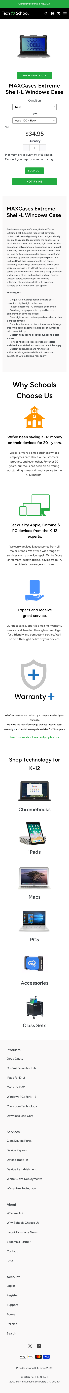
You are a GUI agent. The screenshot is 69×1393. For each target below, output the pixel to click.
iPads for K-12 (16, 1078)
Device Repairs (17, 1150)
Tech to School (39, 1377)
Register (12, 1295)
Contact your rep (16, 159)
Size (35, 114)
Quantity (35, 141)
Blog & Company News (22, 1232)
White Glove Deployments (24, 1179)
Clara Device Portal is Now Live (34, 3)
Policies (12, 1324)
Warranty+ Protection (21, 1188)
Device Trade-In (17, 1160)
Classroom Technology (22, 1106)
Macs (34, 897)
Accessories (34, 983)
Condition (34, 100)
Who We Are (15, 1213)
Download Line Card (20, 1116)
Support (12, 1305)
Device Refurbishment (22, 1169)
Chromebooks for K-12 (22, 1068)
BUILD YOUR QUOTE (34, 75)
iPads (34, 852)
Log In (11, 1286)
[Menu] (65, 13)
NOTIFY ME (34, 181)
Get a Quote (15, 1058)
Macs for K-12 (16, 1087)
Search (11, 1333)
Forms (11, 1314)
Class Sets (34, 1025)
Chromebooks (34, 809)
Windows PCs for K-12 (21, 1097)
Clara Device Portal (19, 1141)
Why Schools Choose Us (23, 1223)
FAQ (10, 1261)
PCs (34, 939)
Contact (12, 1251)
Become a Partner (18, 1242)
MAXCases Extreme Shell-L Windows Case (34, 88)
